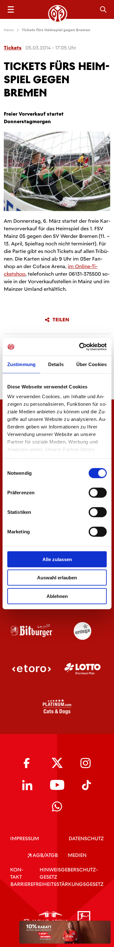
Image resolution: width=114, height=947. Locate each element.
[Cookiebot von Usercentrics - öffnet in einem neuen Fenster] (80, 347)
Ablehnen (57, 596)
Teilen (61, 319)
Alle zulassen (57, 559)
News (9, 29)
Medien (77, 855)
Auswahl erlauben (57, 577)
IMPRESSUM (24, 838)
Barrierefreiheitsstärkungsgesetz (57, 884)
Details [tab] (56, 364)
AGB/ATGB (44, 855)
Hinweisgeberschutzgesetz (69, 873)
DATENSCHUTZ (86, 838)
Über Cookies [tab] (91, 364)
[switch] (98, 492)
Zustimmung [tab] (21, 364)
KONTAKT (16, 873)
